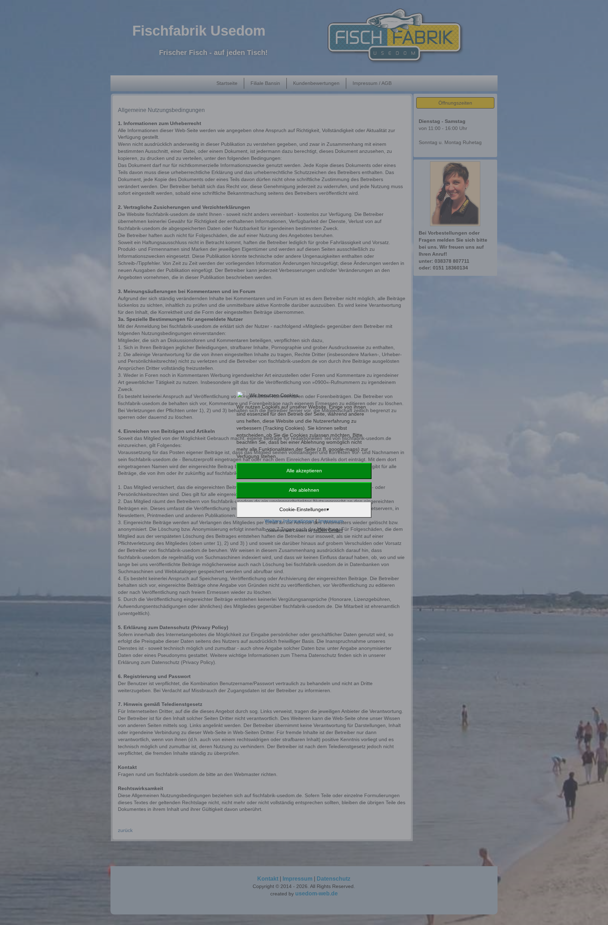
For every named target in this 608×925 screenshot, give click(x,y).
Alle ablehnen (304, 490)
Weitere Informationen (289, 521)
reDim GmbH (328, 530)
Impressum (330, 521)
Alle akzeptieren (304, 470)
